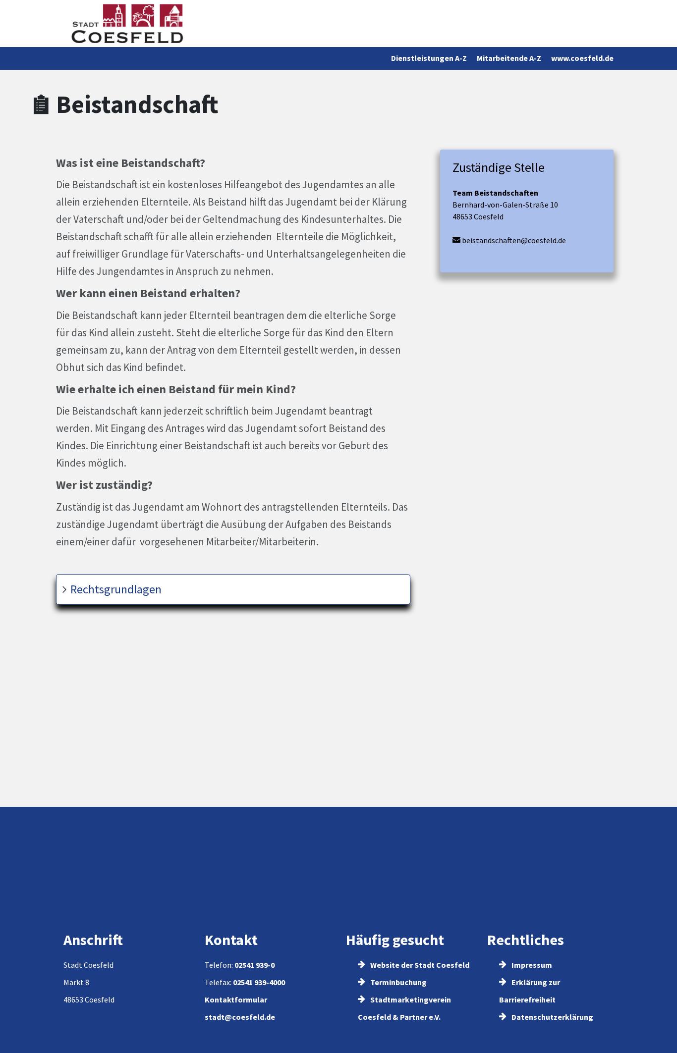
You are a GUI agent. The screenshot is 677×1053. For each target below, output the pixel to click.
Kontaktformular (236, 999)
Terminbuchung (398, 982)
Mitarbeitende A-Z (509, 58)
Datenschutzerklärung (551, 1017)
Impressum (531, 965)
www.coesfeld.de (582, 58)
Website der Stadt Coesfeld (419, 965)
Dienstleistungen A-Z (429, 58)
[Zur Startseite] (127, 23)
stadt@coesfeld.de (240, 1017)
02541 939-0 (254, 965)
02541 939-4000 (259, 982)
